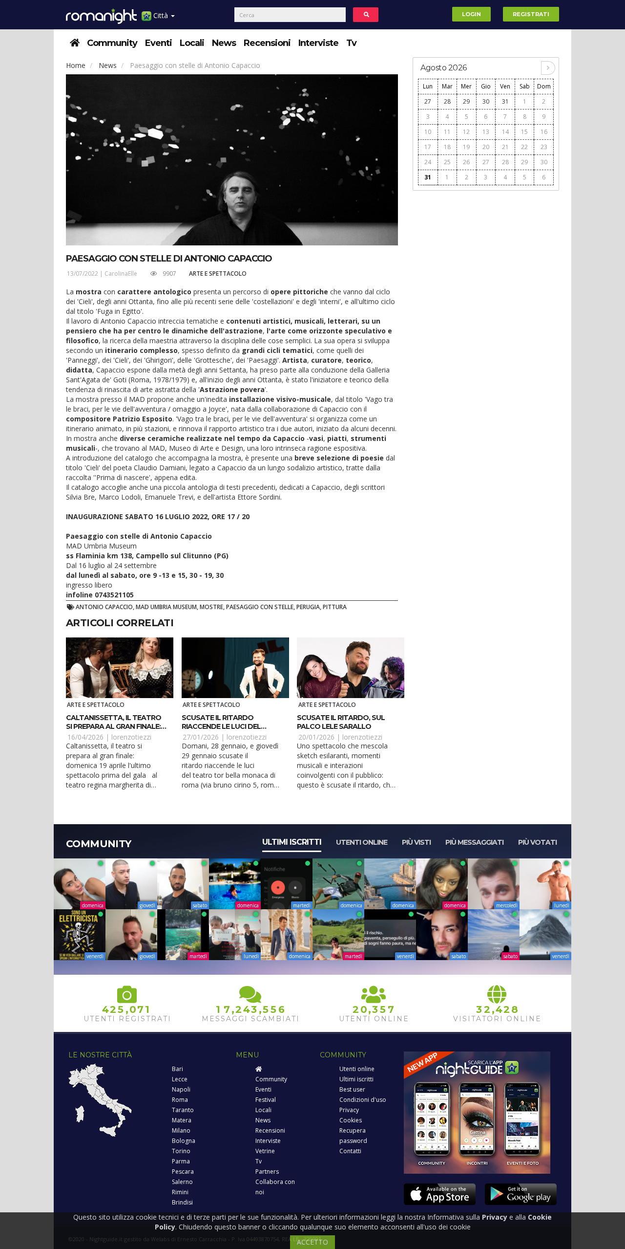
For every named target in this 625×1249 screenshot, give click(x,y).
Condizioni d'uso (362, 1100)
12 (466, 132)
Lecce (180, 1079)
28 (447, 101)
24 (427, 162)
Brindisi (182, 1202)
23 (544, 147)
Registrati (531, 14)
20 (485, 147)
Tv (351, 43)
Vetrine (265, 1151)
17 (427, 147)
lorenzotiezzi (131, 737)
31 (505, 101)
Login (471, 14)
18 (447, 147)
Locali (192, 43)
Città (160, 15)
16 (544, 132)
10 (427, 132)
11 (447, 132)
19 (466, 147)
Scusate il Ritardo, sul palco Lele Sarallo (341, 722)
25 (447, 162)
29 (466, 101)
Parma (181, 1161)
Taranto (183, 1110)
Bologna (183, 1141)
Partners (267, 1171)
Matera (181, 1120)
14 (505, 132)
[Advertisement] (486, 343)
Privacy (349, 1110)
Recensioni (267, 43)
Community (112, 43)
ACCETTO (312, 1242)
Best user (352, 1089)
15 (524, 132)
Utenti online (361, 842)
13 (485, 132)
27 (427, 101)
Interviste (318, 43)
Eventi (158, 43)
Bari (177, 1069)
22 (524, 147)
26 (466, 162)
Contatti (350, 1151)
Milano (181, 1130)
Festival (265, 1100)
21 (505, 147)
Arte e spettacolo (218, 273)
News (224, 43)
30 (485, 101)
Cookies (350, 1120)
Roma (180, 1100)
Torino (181, 1151)
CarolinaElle (120, 273)
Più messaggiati (474, 842)
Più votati (537, 842)
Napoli (181, 1089)
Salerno (182, 1182)
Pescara (183, 1171)
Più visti (416, 842)
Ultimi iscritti (291, 842)
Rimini (180, 1192)
